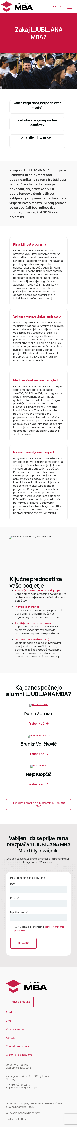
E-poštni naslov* (19, 912)
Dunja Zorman (38, 713)
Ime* (12, 883)
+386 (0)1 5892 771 (20, 1084)
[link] (38, 705)
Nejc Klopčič (38, 774)
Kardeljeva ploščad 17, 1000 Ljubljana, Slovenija (28, 1077)
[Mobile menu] (69, 6)
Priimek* (14, 898)
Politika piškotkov (16, 1119)
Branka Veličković (38, 744)
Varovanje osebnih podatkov (23, 1113)
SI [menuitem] (61, 6)
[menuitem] (54, 6)
